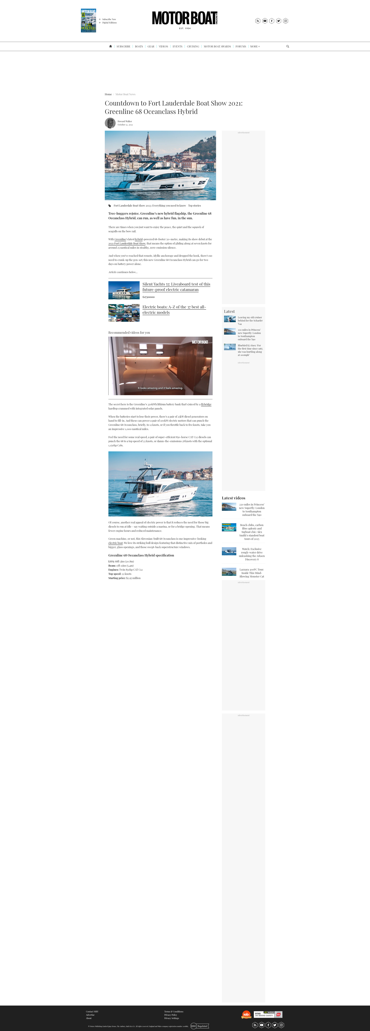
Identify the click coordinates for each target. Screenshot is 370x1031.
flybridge (206, 404)
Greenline (120, 239)
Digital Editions (109, 22)
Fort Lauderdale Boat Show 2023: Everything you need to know (150, 205)
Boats (138, 46)
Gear (150, 46)
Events (177, 46)
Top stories (194, 205)
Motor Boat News (125, 94)
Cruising (192, 46)
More (254, 46)
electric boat (115, 543)
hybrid (139, 239)
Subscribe (123, 46)
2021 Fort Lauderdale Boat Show (126, 243)
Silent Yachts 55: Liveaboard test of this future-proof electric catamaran (176, 286)
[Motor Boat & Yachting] (184, 20)
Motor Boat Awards (217, 46)
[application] (160, 366)
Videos (163, 46)
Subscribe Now (109, 19)
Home (108, 94)
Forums (240, 46)
